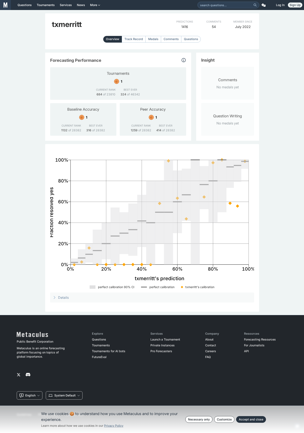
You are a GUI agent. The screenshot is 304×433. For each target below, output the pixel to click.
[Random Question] (263, 5)
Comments (171, 39)
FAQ (208, 357)
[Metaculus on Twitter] (18, 374)
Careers (210, 351)
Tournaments (101, 345)
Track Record (134, 39)
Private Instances (162, 345)
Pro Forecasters (161, 351)
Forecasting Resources (260, 339)
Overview (112, 39)
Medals (153, 39)
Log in (280, 5)
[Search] (255, 5)
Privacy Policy (113, 426)
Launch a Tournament (165, 339)
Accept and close (251, 419)
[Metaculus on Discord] (28, 375)
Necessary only (199, 419)
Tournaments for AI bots (108, 351)
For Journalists (254, 345)
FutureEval (99, 357)
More (93, 5)
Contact (210, 345)
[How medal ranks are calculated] (183, 60)
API (246, 351)
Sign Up (295, 5)
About (209, 339)
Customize (224, 419)
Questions (191, 39)
